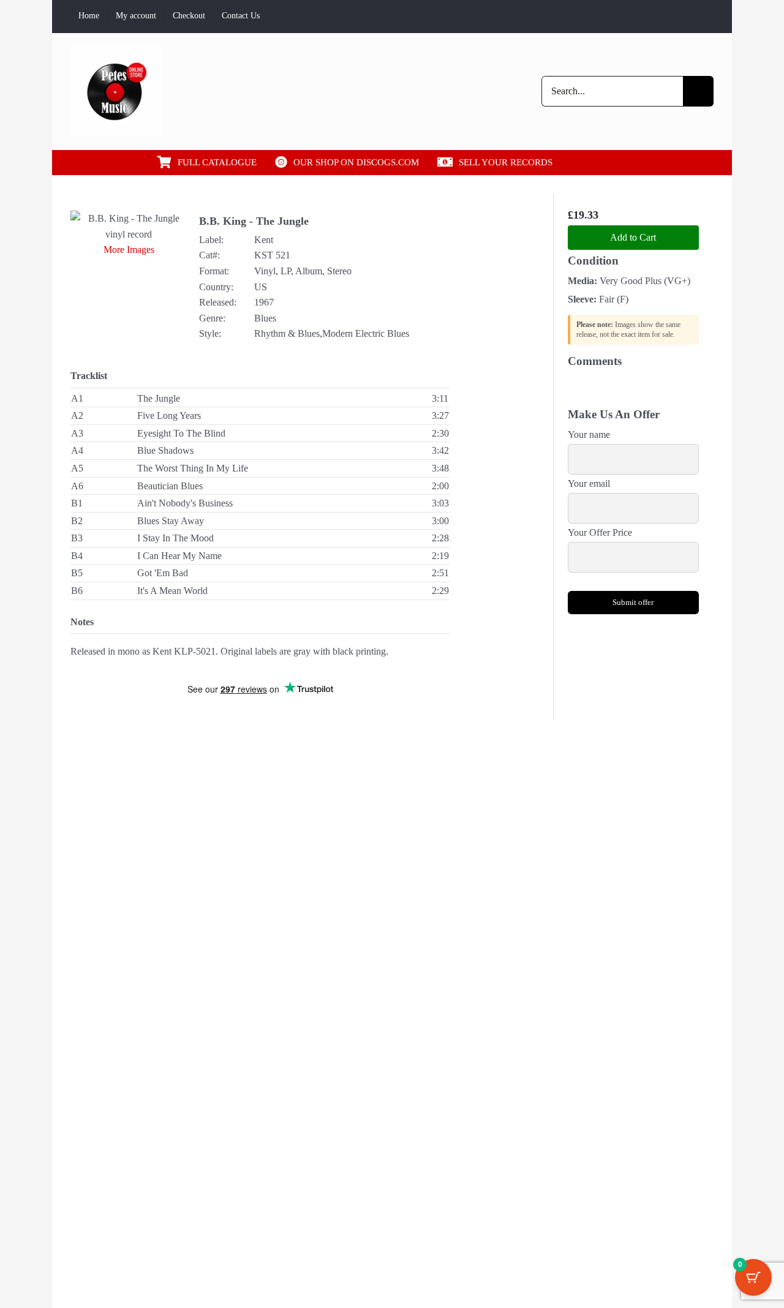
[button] (605, 162)
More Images (129, 249)
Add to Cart (633, 237)
